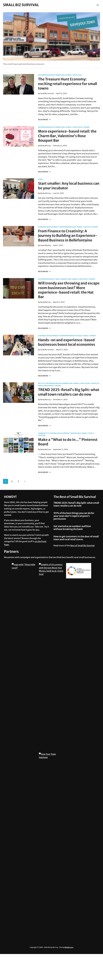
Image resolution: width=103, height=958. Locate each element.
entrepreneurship (46, 75)
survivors (83, 279)
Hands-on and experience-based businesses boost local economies (66, 342)
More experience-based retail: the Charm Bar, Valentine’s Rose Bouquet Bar (67, 136)
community (43, 433)
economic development (48, 227)
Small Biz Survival (47, 93)
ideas (57, 279)
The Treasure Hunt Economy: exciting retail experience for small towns (67, 84)
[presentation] (18, 84)
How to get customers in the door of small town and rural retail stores (76, 538)
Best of (41, 383)
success (87, 227)
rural (68, 75)
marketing (60, 75)
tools (90, 433)
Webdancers (68, 947)
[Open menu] (97, 5)
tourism (41, 435)
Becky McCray (45, 146)
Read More (44, 120)
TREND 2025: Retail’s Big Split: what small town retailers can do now (68, 391)
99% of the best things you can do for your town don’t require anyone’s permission (74, 516)
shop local (77, 75)
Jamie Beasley (45, 245)
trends (87, 127)
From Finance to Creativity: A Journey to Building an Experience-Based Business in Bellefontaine (67, 235)
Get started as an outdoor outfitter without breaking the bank (72, 528)
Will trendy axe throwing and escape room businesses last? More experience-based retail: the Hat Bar (68, 290)
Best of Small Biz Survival (82, 545)
